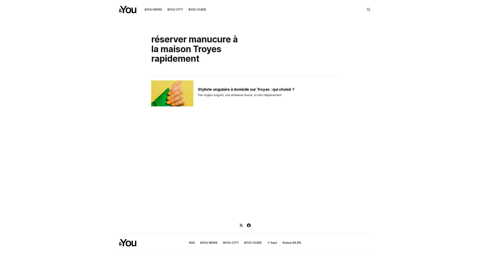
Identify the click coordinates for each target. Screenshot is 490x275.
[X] (241, 225)
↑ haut (272, 242)
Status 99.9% (291, 242)
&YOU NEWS (153, 9)
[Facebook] (249, 225)
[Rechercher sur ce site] (369, 9)
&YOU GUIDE (197, 9)
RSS (192, 242)
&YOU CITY (175, 9)
